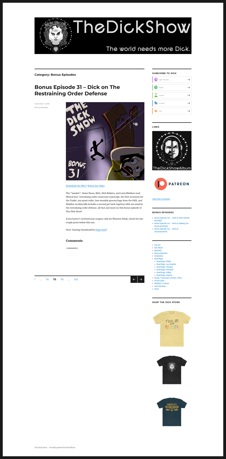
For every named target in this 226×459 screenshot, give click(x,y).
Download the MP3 (76, 186)
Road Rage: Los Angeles (166, 264)
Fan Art (157, 245)
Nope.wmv (100, 229)
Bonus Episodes (41, 107)
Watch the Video (96, 186)
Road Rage (158, 259)
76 (63, 279)
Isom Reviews (160, 286)
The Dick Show (41, 447)
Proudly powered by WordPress (62, 447)
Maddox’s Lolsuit (161, 283)
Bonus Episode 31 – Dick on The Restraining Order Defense (77, 90)
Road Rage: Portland (165, 270)
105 (77, 279)
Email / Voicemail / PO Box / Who (168, 278)
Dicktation (158, 256)
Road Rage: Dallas (164, 272)
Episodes (158, 250)
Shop (156, 289)
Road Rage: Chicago (165, 267)
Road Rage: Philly (164, 261)
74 (48, 279)
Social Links (159, 281)
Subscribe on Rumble (161, 199)
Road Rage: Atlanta (164, 275)
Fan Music (158, 248)
